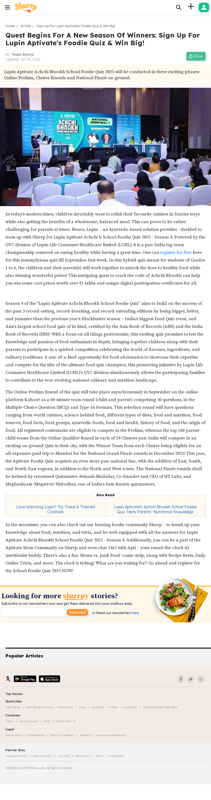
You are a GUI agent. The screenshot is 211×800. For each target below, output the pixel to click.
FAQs (47, 721)
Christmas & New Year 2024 (160, 707)
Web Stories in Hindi (39, 707)
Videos (113, 707)
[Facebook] (181, 679)
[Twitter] (191, 679)
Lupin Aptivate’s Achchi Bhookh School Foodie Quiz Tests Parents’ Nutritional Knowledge (155, 509)
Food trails (130, 707)
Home (10, 26)
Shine (99, 756)
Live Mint (64, 756)
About (9, 721)
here (135, 613)
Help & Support (28, 721)
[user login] (204, 7)
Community (66, 707)
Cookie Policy (36, 735)
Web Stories (13, 707)
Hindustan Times (16, 756)
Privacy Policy (13, 735)
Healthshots (116, 756)
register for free (175, 252)
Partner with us (66, 721)
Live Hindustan (42, 756)
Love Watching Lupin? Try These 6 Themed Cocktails (55, 509)
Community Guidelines (110, 735)
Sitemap (85, 735)
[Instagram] (200, 679)
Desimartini (83, 756)
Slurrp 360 (97, 707)
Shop (82, 707)
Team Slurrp (22, 54)
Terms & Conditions (62, 735)
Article (25, 26)
